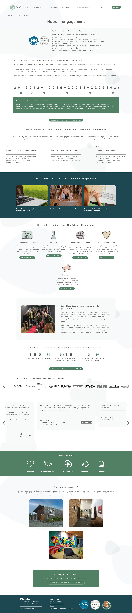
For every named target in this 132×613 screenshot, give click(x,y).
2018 (32, 87)
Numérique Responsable (88, 34)
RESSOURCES (101, 7)
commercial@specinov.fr (27, 608)
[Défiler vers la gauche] (4, 386)
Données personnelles (57, 604)
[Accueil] (19, 7)
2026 (113, 87)
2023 (78, 87)
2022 (67, 87)
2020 (55, 87)
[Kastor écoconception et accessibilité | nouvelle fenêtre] (107, 605)
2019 (43, 87)
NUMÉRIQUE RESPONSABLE (61, 7)
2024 (90, 87)
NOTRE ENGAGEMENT (84, 7)
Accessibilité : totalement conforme (61, 608)
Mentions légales (55, 601)
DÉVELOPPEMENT (38, 7)
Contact (52, 606)
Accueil (10, 15)
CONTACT (116, 7)
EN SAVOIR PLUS (27, 257)
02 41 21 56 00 (31, 606)
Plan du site (54, 599)
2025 (101, 87)
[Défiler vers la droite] (128, 386)
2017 (20, 87)
